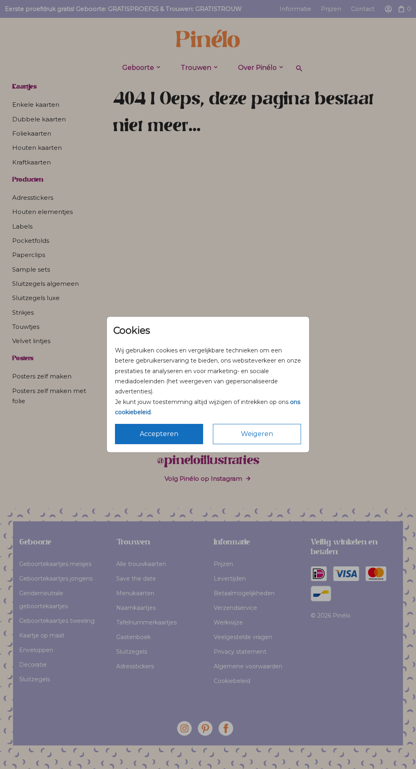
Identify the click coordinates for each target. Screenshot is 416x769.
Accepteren (159, 434)
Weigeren (257, 434)
